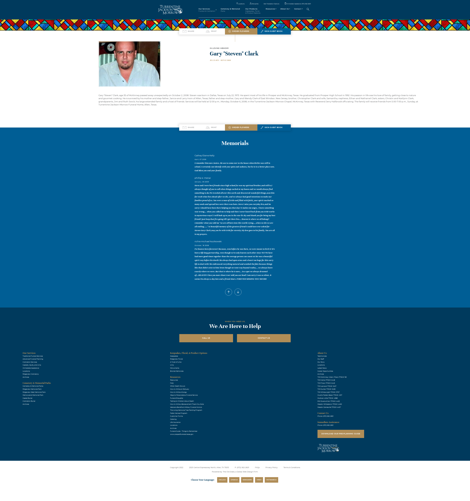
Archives (26, 377)
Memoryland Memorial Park (33, 395)
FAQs (257, 467)
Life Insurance (175, 422)
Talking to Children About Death (182, 401)
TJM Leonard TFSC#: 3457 (326, 386)
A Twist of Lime (175, 362)
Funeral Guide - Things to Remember (183, 431)
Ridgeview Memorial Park (32, 389)
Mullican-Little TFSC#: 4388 (327, 398)
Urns (172, 365)
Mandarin (247, 480)
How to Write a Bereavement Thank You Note (187, 404)
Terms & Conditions (291, 467)
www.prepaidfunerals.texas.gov (181, 434)
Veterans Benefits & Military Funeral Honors (186, 407)
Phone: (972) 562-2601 (325, 416)
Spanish (234, 480)
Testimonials (322, 356)
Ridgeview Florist (176, 359)
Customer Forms (176, 416)
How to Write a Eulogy (178, 392)
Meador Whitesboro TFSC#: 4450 (329, 404)
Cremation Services (30, 362)
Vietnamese (271, 480)
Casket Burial (27, 398)
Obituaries (255, 4)
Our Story (321, 362)
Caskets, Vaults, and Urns (32, 365)
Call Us (206, 338)
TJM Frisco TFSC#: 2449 (326, 383)
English (222, 480)
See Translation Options (271, 4)
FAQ (171, 383)
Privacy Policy (271, 467)
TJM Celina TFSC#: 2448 (326, 380)
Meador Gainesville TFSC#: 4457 (329, 407)
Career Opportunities (325, 371)
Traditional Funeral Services (33, 356)
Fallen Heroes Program (178, 413)
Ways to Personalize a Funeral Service (184, 395)
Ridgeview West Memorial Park (34, 392)
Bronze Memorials (176, 371)
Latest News (322, 368)
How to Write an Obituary (179, 389)
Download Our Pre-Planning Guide (340, 434)
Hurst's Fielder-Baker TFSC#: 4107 (329, 395)
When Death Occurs (177, 386)
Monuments (174, 368)
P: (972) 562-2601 (242, 467)
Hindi (259, 480)
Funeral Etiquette (176, 398)
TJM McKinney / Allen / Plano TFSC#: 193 (332, 377)
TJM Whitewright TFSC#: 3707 (328, 392)
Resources (174, 380)
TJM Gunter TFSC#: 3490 (326, 389)
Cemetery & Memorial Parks (33, 386)
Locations (241, 4)
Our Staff (320, 359)
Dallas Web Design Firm (247, 472)
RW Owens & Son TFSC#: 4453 (328, 401)
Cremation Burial (29, 401)
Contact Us (264, 338)
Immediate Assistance (31, 368)
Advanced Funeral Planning (33, 359)
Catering (173, 419)
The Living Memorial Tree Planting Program (186, 410)
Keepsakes (174, 356)
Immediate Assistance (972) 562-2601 (298, 4)
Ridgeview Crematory (31, 374)
